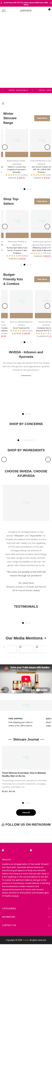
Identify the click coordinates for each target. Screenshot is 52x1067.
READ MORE (8, 791)
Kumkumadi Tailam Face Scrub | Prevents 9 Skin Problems (14, 250)
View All (26, 812)
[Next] (47, 147)
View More (42, 118)
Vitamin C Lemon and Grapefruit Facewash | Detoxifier (14, 169)
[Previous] (4, 147)
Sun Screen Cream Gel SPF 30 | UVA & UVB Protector (39, 169)
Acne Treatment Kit (15, 328)
